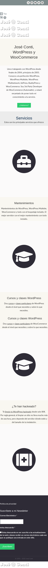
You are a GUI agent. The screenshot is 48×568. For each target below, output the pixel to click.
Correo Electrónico (8, 516)
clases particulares (23, 304)
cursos (11, 304)
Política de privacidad (8, 504)
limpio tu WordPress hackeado (18, 412)
